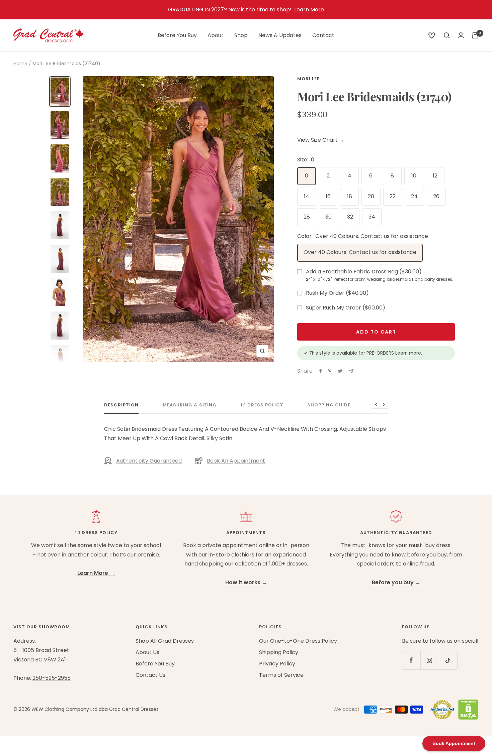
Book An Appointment (236, 461)
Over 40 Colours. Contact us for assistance (360, 252)
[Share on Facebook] (320, 371)
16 (328, 196)
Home (20, 63)
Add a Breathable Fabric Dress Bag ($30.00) (379, 275)
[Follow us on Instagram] (429, 660)
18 (349, 196)
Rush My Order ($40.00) (337, 293)
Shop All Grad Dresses (165, 641)
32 (350, 217)
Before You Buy (177, 35)
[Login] (461, 35)
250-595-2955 (51, 678)
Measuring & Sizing (190, 405)
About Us (147, 652)
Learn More (309, 9)
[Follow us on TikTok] (448, 660)
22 (393, 196)
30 (328, 217)
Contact (323, 35)
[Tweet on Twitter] (340, 371)
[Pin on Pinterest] (329, 371)
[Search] (432, 35)
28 (307, 217)
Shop (241, 35)
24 (414, 196)
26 (436, 196)
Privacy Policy (277, 663)
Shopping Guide (328, 405)
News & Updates (280, 35)
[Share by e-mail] (351, 371)
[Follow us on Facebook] (411, 660)
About (216, 35)
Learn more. (408, 353)
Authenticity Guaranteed (149, 461)
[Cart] (475, 35)
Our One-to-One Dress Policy (298, 641)
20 (371, 196)
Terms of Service (281, 675)
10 (413, 175)
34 (371, 217)
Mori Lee (308, 79)
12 (435, 175)
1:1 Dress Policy (262, 405)
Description (121, 405)
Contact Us (150, 675)
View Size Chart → (320, 140)
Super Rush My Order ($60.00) (345, 307)
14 (306, 196)
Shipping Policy (278, 652)
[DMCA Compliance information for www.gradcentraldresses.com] (467, 710)
